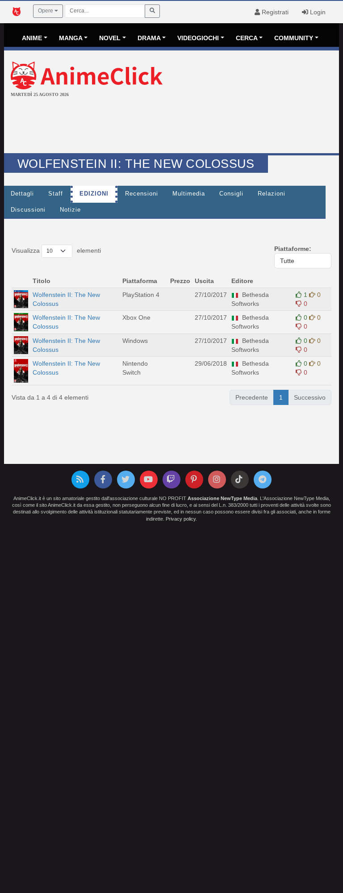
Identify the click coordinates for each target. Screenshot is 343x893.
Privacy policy (181, 519)
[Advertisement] (171, 126)
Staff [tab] (55, 194)
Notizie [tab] (70, 210)
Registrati (274, 12)
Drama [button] (149, 38)
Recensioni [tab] (141, 194)
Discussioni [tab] (28, 210)
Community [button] (293, 38)
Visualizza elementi (56, 250)
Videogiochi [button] (198, 38)
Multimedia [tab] (188, 194)
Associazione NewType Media (222, 498)
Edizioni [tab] (94, 194)
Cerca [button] (247, 38)
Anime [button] (32, 38)
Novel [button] (110, 38)
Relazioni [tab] (271, 194)
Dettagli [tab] (22, 194)
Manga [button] (71, 38)
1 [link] (281, 397)
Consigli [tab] (231, 194)
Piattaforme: (292, 248)
